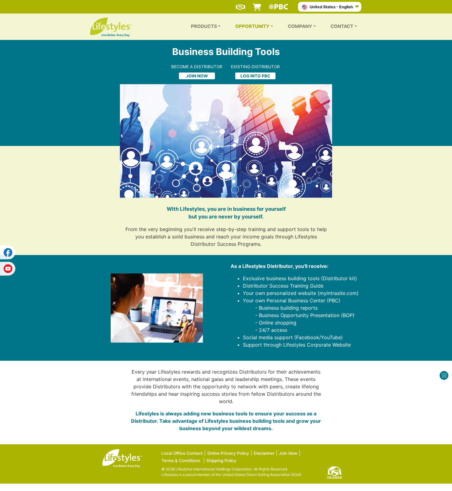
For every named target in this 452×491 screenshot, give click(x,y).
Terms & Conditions (180, 460)
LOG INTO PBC (255, 75)
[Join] (240, 4)
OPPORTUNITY (252, 26)
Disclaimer (264, 453)
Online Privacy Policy (228, 453)
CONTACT (342, 26)
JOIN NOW (197, 75)
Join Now (288, 453)
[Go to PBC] (280, 4)
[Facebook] (7, 252)
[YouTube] (7, 268)
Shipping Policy (221, 460)
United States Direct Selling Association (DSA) (261, 474)
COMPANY (300, 26)
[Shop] (257, 4)
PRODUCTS (204, 26)
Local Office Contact (182, 453)
